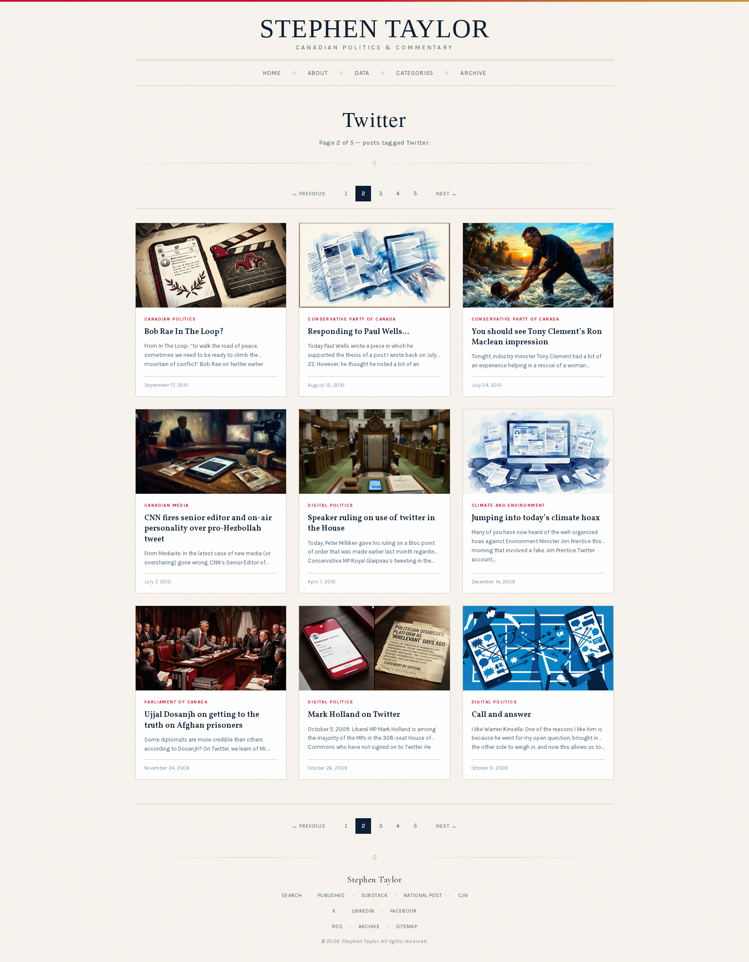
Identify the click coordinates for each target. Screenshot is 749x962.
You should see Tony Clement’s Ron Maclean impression (537, 337)
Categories (414, 73)
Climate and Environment (508, 505)
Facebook (403, 911)
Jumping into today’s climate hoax (536, 518)
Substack (374, 895)
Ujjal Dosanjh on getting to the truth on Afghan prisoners (201, 720)
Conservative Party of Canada (352, 319)
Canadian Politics (170, 319)
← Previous (308, 194)
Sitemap (406, 926)
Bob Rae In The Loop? (184, 332)
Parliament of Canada (176, 702)
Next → (446, 194)
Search (291, 895)
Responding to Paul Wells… (358, 332)
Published (331, 895)
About (318, 73)
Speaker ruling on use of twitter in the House (371, 523)
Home (272, 73)
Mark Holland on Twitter (354, 714)
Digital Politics (330, 505)
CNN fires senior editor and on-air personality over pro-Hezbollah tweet (208, 529)
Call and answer (501, 714)
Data (362, 73)
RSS (337, 926)
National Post (423, 895)
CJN (463, 895)
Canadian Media (166, 505)
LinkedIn (363, 911)
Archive (473, 73)
